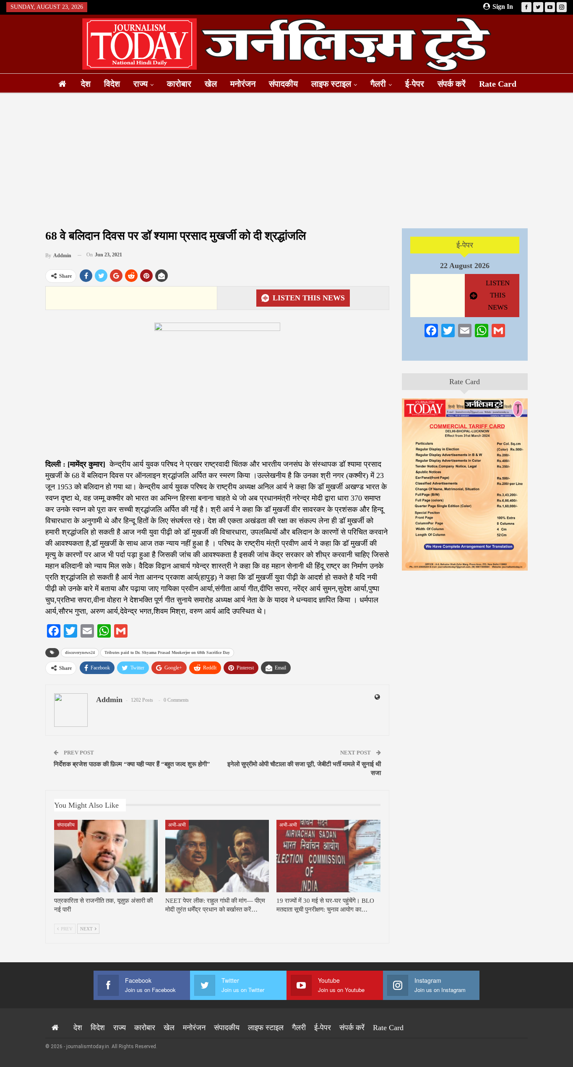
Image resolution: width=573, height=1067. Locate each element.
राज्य (140, 83)
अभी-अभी (177, 825)
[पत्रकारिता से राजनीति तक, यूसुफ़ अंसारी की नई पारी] (106, 856)
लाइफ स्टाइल (331, 83)
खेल (211, 83)
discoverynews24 (80, 652)
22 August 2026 (465, 265)
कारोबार (179, 83)
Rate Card (497, 83)
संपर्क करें (452, 83)
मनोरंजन (242, 83)
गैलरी (378, 83)
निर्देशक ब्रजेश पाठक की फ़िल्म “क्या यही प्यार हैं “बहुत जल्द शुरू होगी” (132, 764)
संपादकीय (283, 83)
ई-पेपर (414, 83)
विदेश (112, 83)
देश (86, 83)
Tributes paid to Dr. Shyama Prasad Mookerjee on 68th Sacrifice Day (167, 652)
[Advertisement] (286, 161)
